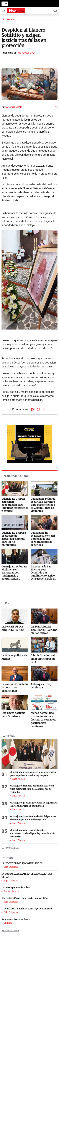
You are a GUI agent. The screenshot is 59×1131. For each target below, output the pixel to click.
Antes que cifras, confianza (41, 686)
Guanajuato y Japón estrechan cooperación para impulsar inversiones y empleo (33, 774)
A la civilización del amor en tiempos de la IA (43, 659)
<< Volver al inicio (10, 848)
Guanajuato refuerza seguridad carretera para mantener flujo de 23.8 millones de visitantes (32, 788)
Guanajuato (8, 19)
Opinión (8, 923)
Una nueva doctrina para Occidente (13, 714)
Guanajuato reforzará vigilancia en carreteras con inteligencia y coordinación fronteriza (32, 833)
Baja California (11, 867)
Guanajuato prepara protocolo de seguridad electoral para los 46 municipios (33, 804)
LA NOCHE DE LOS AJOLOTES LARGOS (13, 628)
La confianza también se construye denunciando (15, 687)
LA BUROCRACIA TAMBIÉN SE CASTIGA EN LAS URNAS (44, 630)
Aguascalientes (11, 891)
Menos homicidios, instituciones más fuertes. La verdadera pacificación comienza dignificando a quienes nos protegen (44, 719)
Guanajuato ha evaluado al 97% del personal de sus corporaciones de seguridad (33, 818)
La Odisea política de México (14, 657)
